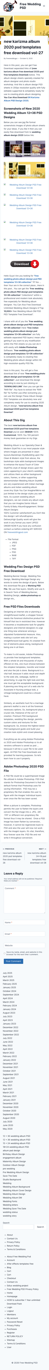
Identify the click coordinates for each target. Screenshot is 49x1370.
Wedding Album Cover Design (17, 1190)
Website (9, 945)
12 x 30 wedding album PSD (16, 1136)
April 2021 (7, 1089)
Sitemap (11, 1340)
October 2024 (9, 991)
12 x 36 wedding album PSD (16, 1140)
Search (6, 1223)
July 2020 (7, 1121)
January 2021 (9, 1100)
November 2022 (10, 1031)
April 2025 (8, 976)
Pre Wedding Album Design (16, 1172)
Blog (9, 1267)
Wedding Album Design (14, 1194)
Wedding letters (10, 1205)
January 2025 (9, 987)
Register (11, 1332)
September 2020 (11, 1114)
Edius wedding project (17, 1285)
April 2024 (8, 998)
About (10, 1235)
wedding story (10, 1216)
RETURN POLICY (15, 1336)
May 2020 (7, 1129)
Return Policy (13, 1246)
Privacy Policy (13, 1242)
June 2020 (8, 1125)
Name (8, 922)
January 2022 (9, 1060)
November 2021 (10, 1067)
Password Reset (14, 1322)
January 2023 (9, 1024)
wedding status (10, 1212)
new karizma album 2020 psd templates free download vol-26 (12, 856)
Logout (10, 1311)
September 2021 (11, 1074)
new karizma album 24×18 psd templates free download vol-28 (36, 856)
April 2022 (8, 1049)
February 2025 (10, 984)
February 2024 (10, 1005)
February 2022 (10, 1056)
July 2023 (7, 1016)
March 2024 (8, 1002)
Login (9, 1307)
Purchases (12, 1329)
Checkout (11, 1278)
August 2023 (9, 1013)
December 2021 (10, 1063)
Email (8, 934)
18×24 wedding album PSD (16, 1147)
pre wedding (9, 1168)
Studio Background (12, 1179)
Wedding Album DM (12, 1197)
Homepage (12, 1296)
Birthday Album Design (14, 1154)
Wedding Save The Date (14, 1208)
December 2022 (10, 1027)
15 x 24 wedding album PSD (16, 1143)
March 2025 (8, 980)
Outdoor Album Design (14, 1165)
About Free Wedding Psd (19, 1256)
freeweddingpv (12, 58)
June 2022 (8, 1042)
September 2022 (11, 1034)
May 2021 (7, 1085)
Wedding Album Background (16, 1187)
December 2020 (10, 1103)
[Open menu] (44, 6)
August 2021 (9, 1078)
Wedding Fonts (10, 1201)
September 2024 (11, 994)
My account (12, 1318)
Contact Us (12, 1238)
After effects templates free (20, 1264)
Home (10, 1293)
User (9, 1347)
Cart (9, 1271)
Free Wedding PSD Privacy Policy (23, 1289)
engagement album (12, 1158)
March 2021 (8, 1092)
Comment (10, 888)
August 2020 (9, 1118)
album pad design (11, 1150)
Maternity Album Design (14, 1161)
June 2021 (8, 1082)
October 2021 (9, 1071)
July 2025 (7, 973)
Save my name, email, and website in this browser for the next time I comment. (24, 953)
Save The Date (10, 1176)
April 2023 (8, 1020)
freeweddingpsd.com (17, 532)
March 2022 (8, 1053)
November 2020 (10, 1107)
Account (11, 1260)
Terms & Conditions (16, 1249)
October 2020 (9, 1111)
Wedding (7, 1183)
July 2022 (7, 1038)
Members (11, 1314)
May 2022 (7, 1045)
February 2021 (10, 1096)
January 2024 (9, 1009)
